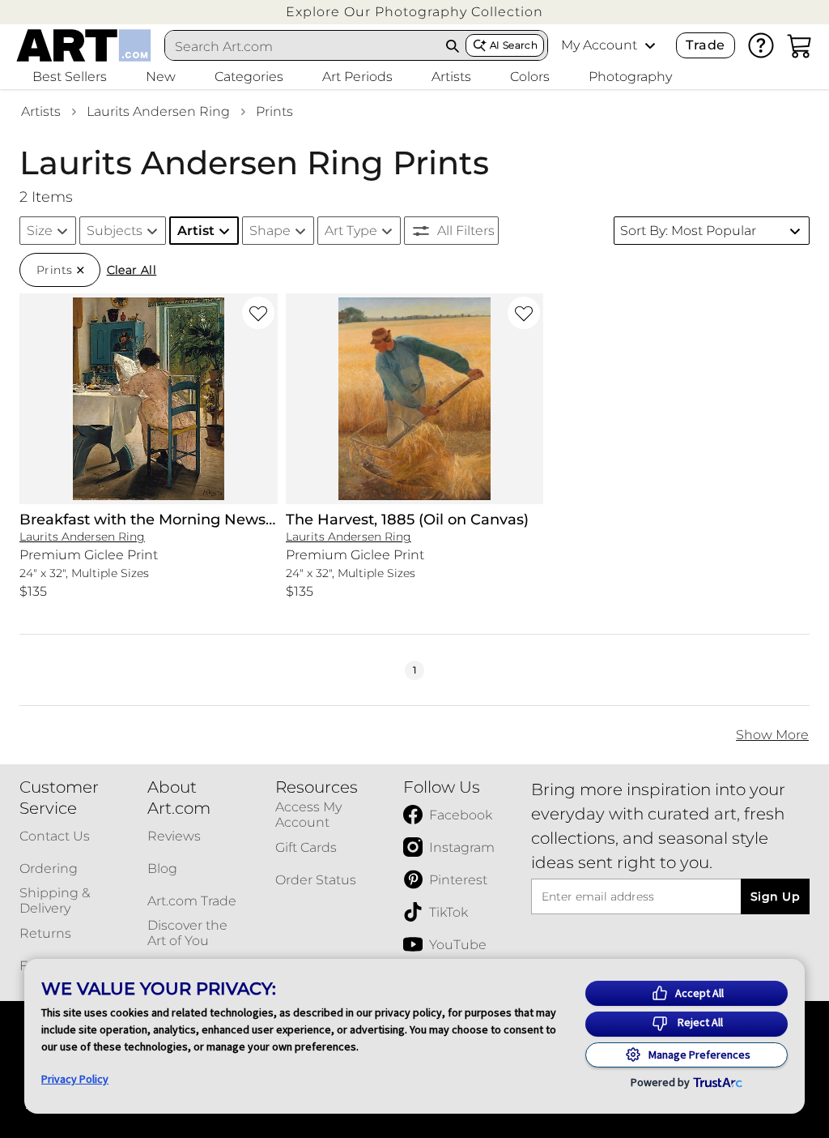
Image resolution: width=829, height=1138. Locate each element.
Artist (196, 230)
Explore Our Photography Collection (414, 11)
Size (40, 230)
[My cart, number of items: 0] (800, 45)
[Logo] (83, 45)
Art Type (351, 230)
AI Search (514, 45)
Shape (270, 230)
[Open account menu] (650, 45)
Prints (274, 111)
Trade (705, 45)
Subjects (114, 230)
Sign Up (775, 896)
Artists (41, 111)
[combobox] (302, 46)
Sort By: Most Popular (688, 230)
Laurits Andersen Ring (158, 111)
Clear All (132, 270)
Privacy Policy (74, 1079)
